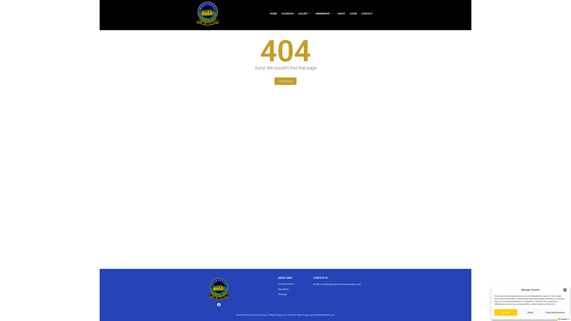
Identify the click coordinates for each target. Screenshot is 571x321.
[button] (565, 289)
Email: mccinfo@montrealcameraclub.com (337, 284)
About (341, 13)
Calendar (287, 13)
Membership (323, 13)
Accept (506, 312)
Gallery (303, 13)
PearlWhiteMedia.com (324, 315)
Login (353, 13)
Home (273, 13)
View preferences (555, 312)
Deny (530, 312)
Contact (366, 13)
